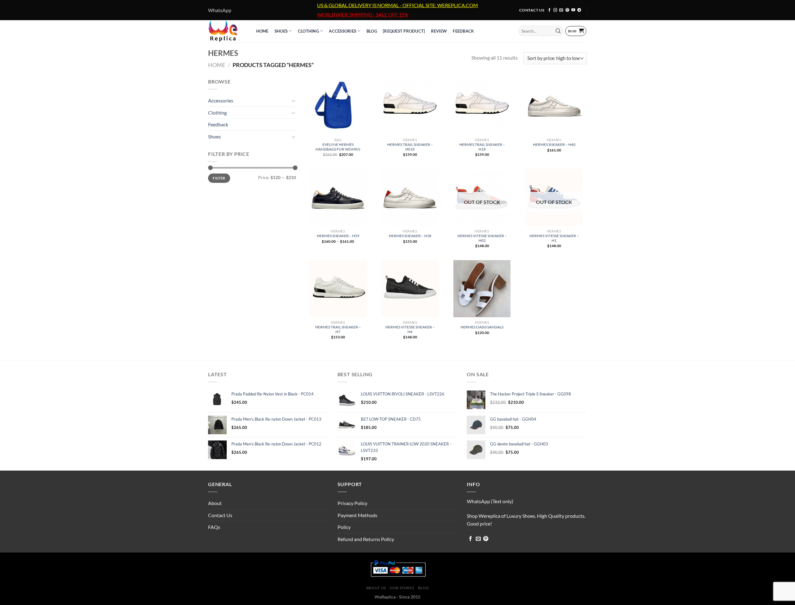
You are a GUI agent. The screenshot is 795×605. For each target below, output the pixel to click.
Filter (219, 178)
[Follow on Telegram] (579, 10)
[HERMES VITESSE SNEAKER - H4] (409, 288)
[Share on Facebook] (470, 539)
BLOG (371, 31)
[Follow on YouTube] (573, 10)
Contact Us (220, 515)
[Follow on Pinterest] (567, 10)
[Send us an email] (561, 10)
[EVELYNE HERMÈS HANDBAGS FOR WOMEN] (337, 106)
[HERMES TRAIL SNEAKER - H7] (337, 288)
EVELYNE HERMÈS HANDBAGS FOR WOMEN (338, 146)
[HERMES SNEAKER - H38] (409, 197)
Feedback (463, 31)
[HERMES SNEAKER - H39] (337, 197)
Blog (423, 587)
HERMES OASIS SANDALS (482, 327)
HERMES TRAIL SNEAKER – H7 (338, 329)
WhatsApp (219, 10)
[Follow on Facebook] (549, 10)
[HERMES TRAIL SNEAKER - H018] (409, 106)
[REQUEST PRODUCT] (404, 31)
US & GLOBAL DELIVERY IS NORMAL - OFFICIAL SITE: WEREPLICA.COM (397, 5)
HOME (262, 31)
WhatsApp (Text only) (490, 501)
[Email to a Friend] (478, 539)
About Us (376, 587)
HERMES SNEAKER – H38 (410, 236)
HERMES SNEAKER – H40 (554, 144)
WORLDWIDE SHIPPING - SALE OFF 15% (362, 14)
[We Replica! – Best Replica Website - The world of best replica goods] (226, 31)
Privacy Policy (352, 503)
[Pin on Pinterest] (485, 539)
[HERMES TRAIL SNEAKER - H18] (482, 106)
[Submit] (558, 31)
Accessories (342, 31)
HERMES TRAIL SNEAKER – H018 (410, 146)
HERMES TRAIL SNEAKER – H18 (482, 146)
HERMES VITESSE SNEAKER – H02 (482, 238)
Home (216, 64)
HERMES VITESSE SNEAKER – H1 (554, 238)
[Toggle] (293, 100)
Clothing (308, 31)
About (215, 503)
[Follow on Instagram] (555, 10)
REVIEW (439, 31)
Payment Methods (357, 515)
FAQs (214, 527)
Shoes (281, 31)
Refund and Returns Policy (366, 539)
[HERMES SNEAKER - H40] (554, 106)
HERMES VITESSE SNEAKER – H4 (410, 329)
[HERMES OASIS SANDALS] (482, 288)
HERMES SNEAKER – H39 (338, 236)
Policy (344, 527)
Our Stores (402, 587)
